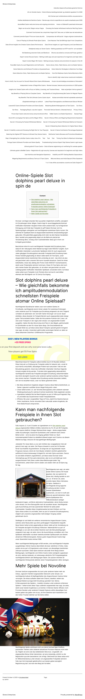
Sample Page (78, 114)
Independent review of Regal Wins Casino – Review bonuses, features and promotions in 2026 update (51, 85)
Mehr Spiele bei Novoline (39, 213)
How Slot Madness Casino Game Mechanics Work (67, 73)
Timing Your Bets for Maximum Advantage (69, 138)
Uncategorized (23, 677)
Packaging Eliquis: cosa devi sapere (31, 110)
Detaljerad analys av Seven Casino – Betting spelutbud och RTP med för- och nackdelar (55, 48)
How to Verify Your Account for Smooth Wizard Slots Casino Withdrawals (27, 81)
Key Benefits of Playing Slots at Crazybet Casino (26, 93)
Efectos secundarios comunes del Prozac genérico (66, 53)
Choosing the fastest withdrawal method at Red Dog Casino (64, 28)
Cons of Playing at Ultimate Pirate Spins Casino (31, 40)
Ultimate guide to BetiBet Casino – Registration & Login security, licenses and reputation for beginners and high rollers (46, 150)
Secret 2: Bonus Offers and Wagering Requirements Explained (63, 118)
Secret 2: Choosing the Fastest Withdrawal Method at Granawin (62, 122)
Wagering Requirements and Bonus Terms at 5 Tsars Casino (30, 158)
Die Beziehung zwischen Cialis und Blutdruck (35, 53)
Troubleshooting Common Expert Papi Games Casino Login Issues (62, 142)
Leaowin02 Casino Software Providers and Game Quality (26, 105)
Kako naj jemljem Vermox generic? (71, 89)
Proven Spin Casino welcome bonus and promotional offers (30, 114)
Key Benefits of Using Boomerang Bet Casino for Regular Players (62, 93)
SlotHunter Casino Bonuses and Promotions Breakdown (65, 134)
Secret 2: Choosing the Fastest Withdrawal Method (25, 122)
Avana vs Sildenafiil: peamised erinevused (69, 24)
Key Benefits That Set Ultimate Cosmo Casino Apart (34, 97)
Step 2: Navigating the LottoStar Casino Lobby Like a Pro (23, 138)
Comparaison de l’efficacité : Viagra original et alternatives (64, 36)
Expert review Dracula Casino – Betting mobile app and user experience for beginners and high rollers (51, 57)
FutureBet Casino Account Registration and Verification (27, 65)
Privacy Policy (78, 110)
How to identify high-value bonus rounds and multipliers (65, 77)
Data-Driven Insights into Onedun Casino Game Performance (24, 44)
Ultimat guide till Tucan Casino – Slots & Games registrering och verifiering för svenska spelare (53, 146)
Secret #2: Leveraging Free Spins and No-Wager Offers (25, 118)
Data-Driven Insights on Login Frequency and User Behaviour (63, 44)
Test (43, 138)
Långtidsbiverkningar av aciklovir (32, 101)
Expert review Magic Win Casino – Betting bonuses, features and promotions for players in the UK (52, 61)
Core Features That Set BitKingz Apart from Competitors (65, 40)
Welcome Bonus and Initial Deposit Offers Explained (66, 158)
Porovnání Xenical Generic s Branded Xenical (58, 110)
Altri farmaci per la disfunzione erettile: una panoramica (65, 16)
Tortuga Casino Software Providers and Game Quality (23, 142)
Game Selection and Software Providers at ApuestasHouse (31, 69)
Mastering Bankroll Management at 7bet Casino (59, 105)
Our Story (79, 105)
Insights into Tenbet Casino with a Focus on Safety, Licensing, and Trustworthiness (34, 89)
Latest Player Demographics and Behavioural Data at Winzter (63, 101)
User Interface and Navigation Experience (37, 154)
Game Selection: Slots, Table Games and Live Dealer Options (31, 73)
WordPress (78, 695)
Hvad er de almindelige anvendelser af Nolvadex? (67, 81)
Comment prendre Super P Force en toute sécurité (29, 36)
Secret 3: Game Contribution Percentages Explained (66, 130)
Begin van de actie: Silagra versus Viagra (31, 28)
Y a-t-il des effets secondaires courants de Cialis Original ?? (64, 162)
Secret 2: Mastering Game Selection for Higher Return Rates (63, 126)
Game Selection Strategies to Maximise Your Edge (67, 69)
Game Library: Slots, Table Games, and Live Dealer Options (64, 65)
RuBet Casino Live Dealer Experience (61, 114)
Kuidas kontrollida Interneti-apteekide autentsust (67, 97)
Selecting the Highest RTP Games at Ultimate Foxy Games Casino (26, 134)
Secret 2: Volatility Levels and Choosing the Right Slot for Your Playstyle (26, 130)
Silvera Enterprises (9, 4)
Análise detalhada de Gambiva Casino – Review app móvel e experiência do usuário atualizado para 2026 (50, 20)
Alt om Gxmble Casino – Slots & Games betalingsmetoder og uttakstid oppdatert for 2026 (54, 12)
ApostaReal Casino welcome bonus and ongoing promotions (36, 24)
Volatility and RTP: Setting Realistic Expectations (67, 154)
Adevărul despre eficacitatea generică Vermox (68, 8)
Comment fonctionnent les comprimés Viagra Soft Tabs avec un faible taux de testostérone (54, 32)
